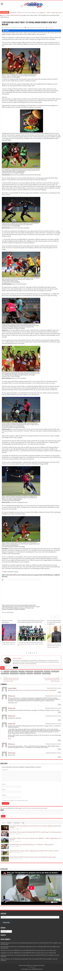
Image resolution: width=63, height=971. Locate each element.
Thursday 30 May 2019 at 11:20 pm (53, 696)
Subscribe (6, 922)
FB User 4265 (11, 724)
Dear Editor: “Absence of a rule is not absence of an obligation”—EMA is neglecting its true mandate (35, 839)
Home (3, 15)
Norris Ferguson (14, 673)
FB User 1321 (11, 744)
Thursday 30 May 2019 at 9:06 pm (53, 723)
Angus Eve (6, 671)
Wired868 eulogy (46, 673)
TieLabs (42, 965)
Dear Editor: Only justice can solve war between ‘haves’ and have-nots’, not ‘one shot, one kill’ (11, 679)
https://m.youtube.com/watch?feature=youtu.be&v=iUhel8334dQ (37, 690)
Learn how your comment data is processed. (34, 808)
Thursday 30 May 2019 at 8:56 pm (53, 744)
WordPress (29, 965)
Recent (3, 823)
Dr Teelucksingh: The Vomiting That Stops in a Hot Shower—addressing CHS (32, 12)
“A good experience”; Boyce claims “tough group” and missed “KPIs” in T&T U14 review (34, 851)
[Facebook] (29, 967)
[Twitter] (31, 967)
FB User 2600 (11, 708)
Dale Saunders (29, 671)
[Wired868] (31, 4)
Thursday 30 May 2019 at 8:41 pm (53, 753)
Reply (59, 692)
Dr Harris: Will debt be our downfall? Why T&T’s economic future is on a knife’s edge (32, 950)
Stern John (29, 673)
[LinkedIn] (32, 967)
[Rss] (28, 967)
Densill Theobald (39, 671)
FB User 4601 (11, 696)
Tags (23, 823)
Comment (5, 770)
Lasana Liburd (6, 27)
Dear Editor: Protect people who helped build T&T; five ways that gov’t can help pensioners (35, 832)
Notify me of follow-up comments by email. (15, 800)
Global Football (15, 15)
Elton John (47, 671)
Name (4, 784)
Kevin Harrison (5, 673)
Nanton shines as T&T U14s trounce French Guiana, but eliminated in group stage (33, 857)
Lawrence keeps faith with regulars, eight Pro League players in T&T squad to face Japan (52, 679)
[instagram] (34, 967)
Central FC (21, 671)
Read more (27, 647)
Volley (8, 15)
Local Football (37, 27)
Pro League (22, 673)
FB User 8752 (11, 716)
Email (4, 789)
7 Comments (51, 27)
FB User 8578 (11, 753)
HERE (14, 575)
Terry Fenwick (37, 673)
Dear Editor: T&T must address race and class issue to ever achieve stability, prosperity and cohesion (35, 826)
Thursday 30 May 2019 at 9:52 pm (53, 716)
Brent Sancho (14, 671)
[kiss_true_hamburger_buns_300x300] (31, 121)
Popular (9, 823)
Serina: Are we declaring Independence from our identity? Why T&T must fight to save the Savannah (31, 943)
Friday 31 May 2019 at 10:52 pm (54, 688)
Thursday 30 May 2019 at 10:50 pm (53, 708)
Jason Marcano (55, 671)
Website (4, 795)
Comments (17, 823)
